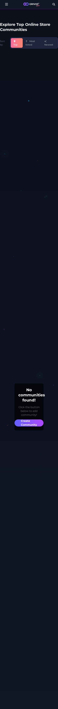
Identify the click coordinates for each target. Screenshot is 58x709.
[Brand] (31, 4)
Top (15, 44)
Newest (48, 44)
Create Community (29, 422)
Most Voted (30, 43)
